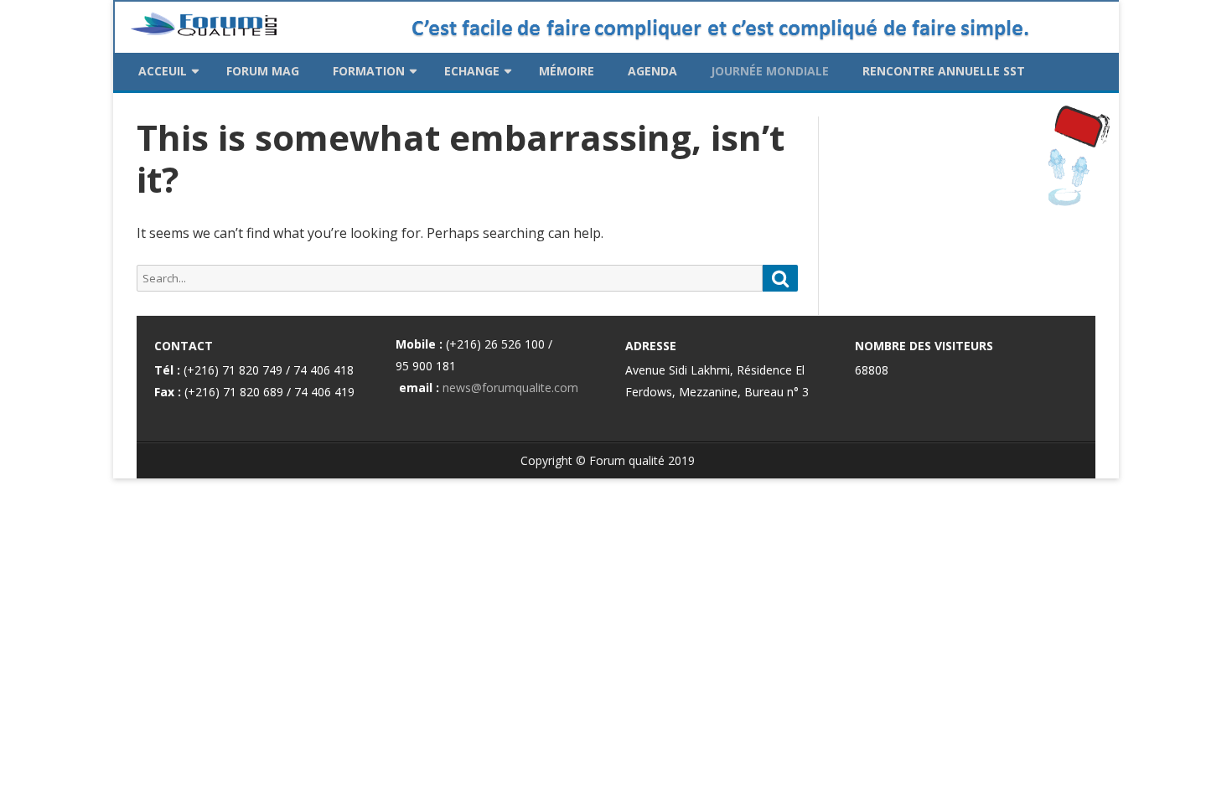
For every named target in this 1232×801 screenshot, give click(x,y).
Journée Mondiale (770, 71)
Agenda (652, 71)
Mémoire (566, 71)
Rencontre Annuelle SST (943, 71)
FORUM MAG (262, 71)
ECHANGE (472, 71)
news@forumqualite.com (510, 387)
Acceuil (162, 71)
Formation (369, 71)
